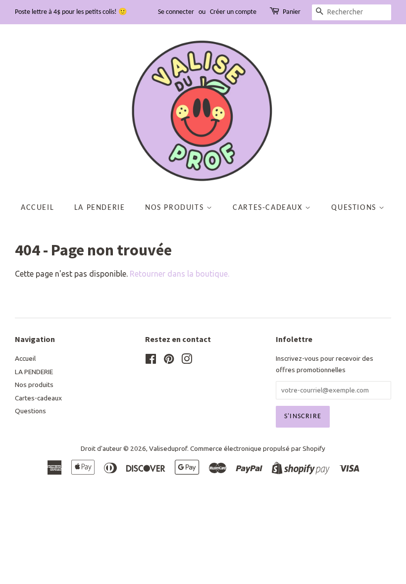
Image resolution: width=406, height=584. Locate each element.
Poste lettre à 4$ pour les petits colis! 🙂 (71, 12)
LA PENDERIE (99, 208)
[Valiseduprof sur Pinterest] (168, 361)
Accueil (37, 208)
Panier (292, 12)
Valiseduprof (168, 448)
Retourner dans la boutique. (179, 273)
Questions (355, 208)
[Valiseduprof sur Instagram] (186, 361)
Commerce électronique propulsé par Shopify (257, 448)
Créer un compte (233, 12)
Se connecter (176, 12)
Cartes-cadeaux (269, 208)
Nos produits (175, 208)
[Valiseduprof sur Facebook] (150, 361)
